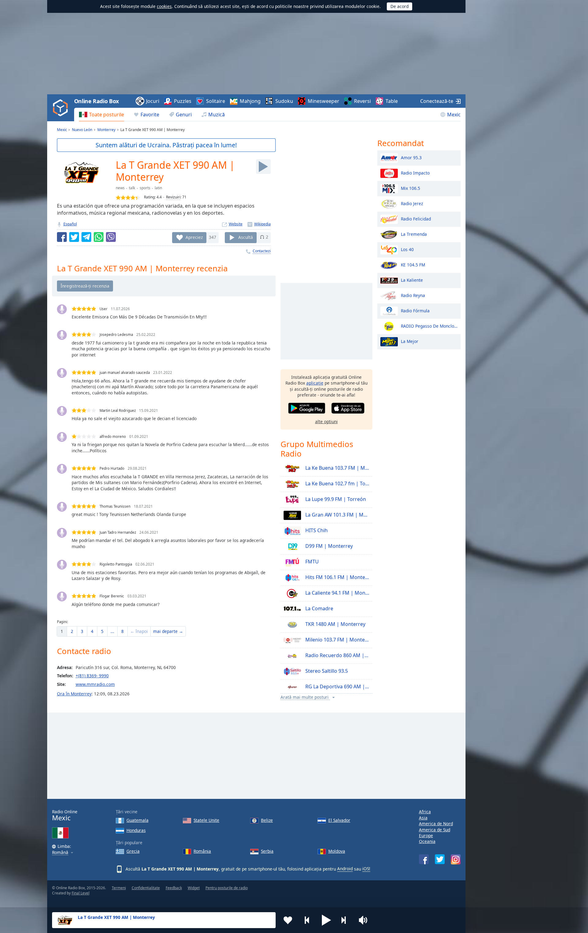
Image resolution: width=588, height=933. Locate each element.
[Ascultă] (263, 166)
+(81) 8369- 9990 (92, 676)
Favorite (150, 114)
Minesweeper (323, 101)
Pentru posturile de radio (226, 887)
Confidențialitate (146, 887)
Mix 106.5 (410, 188)
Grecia (133, 851)
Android (345, 868)
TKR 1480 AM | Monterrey (334, 624)
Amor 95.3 (411, 157)
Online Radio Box (96, 101)
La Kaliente (412, 280)
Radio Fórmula (415, 310)
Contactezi (262, 251)
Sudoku (284, 101)
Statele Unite (206, 820)
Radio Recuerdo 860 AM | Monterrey (336, 655)
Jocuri (152, 101)
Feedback (174, 887)
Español (70, 224)
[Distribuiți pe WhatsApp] (99, 237)
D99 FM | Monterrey (328, 546)
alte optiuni (326, 421)
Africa (425, 811)
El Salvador (339, 820)
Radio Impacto (415, 172)
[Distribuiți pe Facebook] (62, 237)
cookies (164, 6)
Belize (267, 820)
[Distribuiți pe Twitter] (74, 237)
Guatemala (137, 820)
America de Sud (434, 830)
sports (145, 187)
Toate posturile (106, 114)
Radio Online (64, 815)
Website (236, 224)
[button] (326, 920)
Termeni (119, 887)
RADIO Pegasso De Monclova (429, 326)
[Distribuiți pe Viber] (111, 237)
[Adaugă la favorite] (288, 920)
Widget (194, 887)
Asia (423, 818)
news (120, 187)
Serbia (267, 851)
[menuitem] (101, 114)
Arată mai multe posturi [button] (305, 697)
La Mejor (409, 341)
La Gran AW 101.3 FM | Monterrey (336, 514)
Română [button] (60, 852)
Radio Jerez (412, 203)
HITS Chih (316, 530)
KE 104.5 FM (413, 264)
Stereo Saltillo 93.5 (326, 671)
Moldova (336, 851)
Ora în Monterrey (74, 694)
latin (158, 187)
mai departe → (168, 631)
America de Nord (436, 823)
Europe (426, 835)
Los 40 (407, 249)
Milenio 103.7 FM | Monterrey (336, 639)
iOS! (366, 868)
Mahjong (250, 101)
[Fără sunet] (365, 920)
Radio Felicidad (416, 218)
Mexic (454, 114)
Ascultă (245, 237)
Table (392, 101)
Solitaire (215, 101)
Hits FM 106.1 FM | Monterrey (336, 577)
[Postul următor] (345, 920)
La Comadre (318, 608)
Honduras (136, 830)
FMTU (311, 561)
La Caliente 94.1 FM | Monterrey (336, 592)
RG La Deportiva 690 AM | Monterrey (336, 686)
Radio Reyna (413, 295)
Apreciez (194, 237)
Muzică (216, 114)
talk (132, 187)
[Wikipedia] (259, 224)
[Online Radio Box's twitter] (440, 859)
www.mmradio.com (95, 684)
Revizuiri (173, 197)
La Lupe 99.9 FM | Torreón (335, 499)
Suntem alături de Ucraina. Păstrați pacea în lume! (166, 145)
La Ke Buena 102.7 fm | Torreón (336, 483)
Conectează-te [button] (436, 101)
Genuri (184, 114)
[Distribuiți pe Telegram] (86, 237)
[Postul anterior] (307, 920)
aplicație (314, 383)
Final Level (80, 893)
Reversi (362, 101)
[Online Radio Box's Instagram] (456, 859)
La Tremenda (414, 234)
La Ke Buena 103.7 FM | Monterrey (336, 468)
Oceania (427, 841)
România (202, 851)
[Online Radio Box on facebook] (424, 859)
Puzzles (182, 101)
